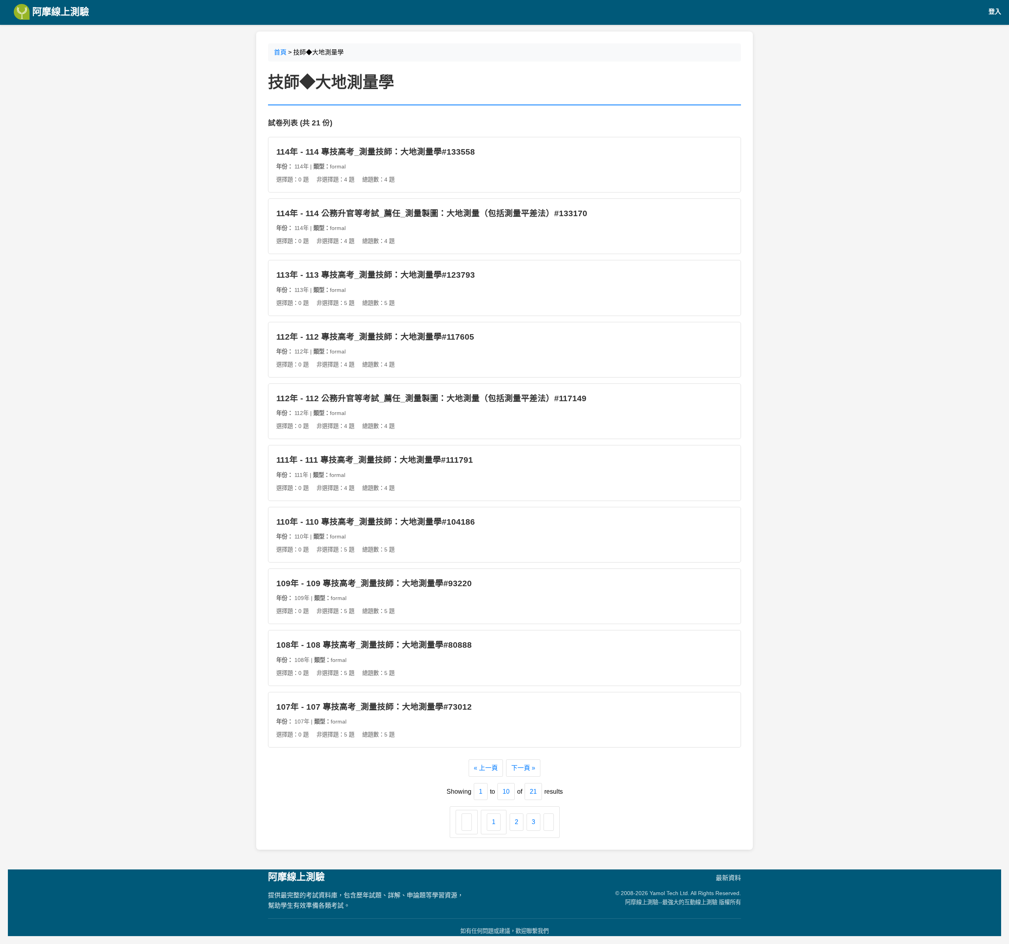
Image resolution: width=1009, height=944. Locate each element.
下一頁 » (523, 768)
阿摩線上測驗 (59, 11)
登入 (995, 11)
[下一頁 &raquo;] (549, 822)
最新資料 (728, 878)
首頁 (280, 52)
